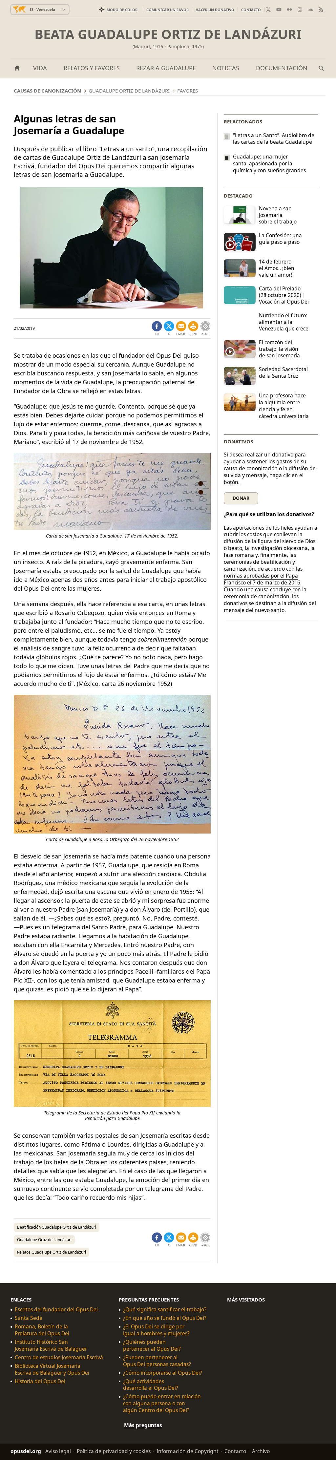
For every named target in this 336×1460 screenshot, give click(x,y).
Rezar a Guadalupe (166, 68)
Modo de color (122, 10)
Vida (40, 68)
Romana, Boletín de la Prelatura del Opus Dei (42, 1330)
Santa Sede (28, 1318)
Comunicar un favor (167, 10)
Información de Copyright (188, 1451)
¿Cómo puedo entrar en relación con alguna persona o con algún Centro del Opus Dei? (162, 1403)
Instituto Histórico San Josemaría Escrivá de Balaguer (51, 1345)
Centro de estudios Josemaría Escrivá (59, 1357)
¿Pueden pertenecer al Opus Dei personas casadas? (157, 1361)
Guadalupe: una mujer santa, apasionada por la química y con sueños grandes (269, 163)
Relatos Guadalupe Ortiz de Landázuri (51, 1252)
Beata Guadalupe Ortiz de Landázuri (168, 34)
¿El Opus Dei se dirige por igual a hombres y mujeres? (156, 1330)
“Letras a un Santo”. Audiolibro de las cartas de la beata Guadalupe (273, 138)
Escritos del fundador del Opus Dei (56, 1309)
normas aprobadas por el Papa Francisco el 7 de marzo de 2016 (262, 579)
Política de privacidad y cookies (114, 1451)
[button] (193, 328)
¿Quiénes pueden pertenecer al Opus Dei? (152, 1345)
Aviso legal (58, 1451)
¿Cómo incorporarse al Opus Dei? (162, 1372)
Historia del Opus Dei (40, 1381)
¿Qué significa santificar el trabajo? (164, 1309)
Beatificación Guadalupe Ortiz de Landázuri (56, 1227)
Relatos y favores (92, 68)
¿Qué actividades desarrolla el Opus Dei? (150, 1385)
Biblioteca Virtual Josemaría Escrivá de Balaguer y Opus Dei (52, 1369)
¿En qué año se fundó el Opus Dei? (164, 1318)
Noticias (225, 68)
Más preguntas (143, 1425)
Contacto (251, 10)
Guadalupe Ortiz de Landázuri (44, 1239)
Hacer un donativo (215, 10)
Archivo (261, 1451)
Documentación (281, 68)
